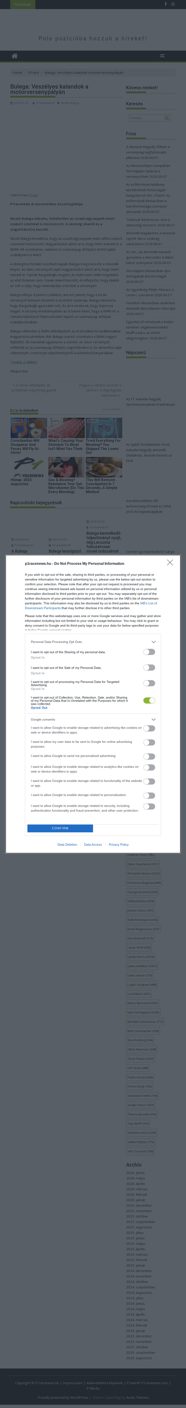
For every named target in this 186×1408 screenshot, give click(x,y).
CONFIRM (60, 828)
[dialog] (93, 704)
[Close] (171, 564)
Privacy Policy (119, 844)
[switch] (149, 652)
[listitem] (93, 642)
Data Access (93, 844)
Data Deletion (67, 844)
